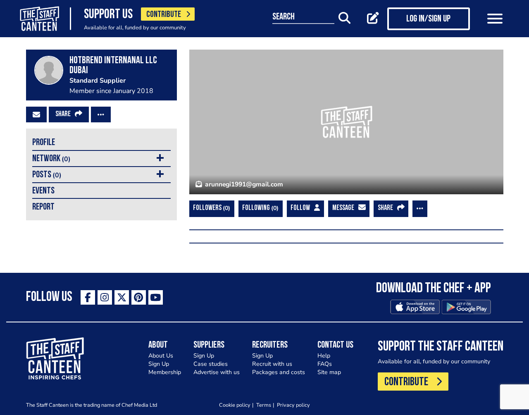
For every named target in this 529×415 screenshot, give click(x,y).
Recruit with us (272, 364)
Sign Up (158, 364)
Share (63, 114)
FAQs (324, 364)
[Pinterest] (138, 297)
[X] (121, 297)
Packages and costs (278, 372)
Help (323, 356)
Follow (300, 208)
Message (343, 208)
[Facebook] (88, 297)
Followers (210, 208)
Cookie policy (234, 404)
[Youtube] (155, 297)
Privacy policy (293, 404)
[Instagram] (105, 297)
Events (43, 191)
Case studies (210, 364)
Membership (164, 372)
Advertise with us (216, 372)
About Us (160, 356)
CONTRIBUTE (163, 14)
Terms (263, 404)
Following (259, 208)
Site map (329, 372)
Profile (43, 143)
